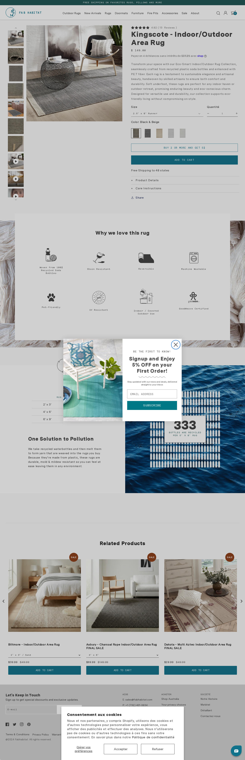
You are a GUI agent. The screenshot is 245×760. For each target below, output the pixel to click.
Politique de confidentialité (153, 737)
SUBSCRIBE (152, 405)
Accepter (121, 749)
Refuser (157, 749)
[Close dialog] (175, 344)
